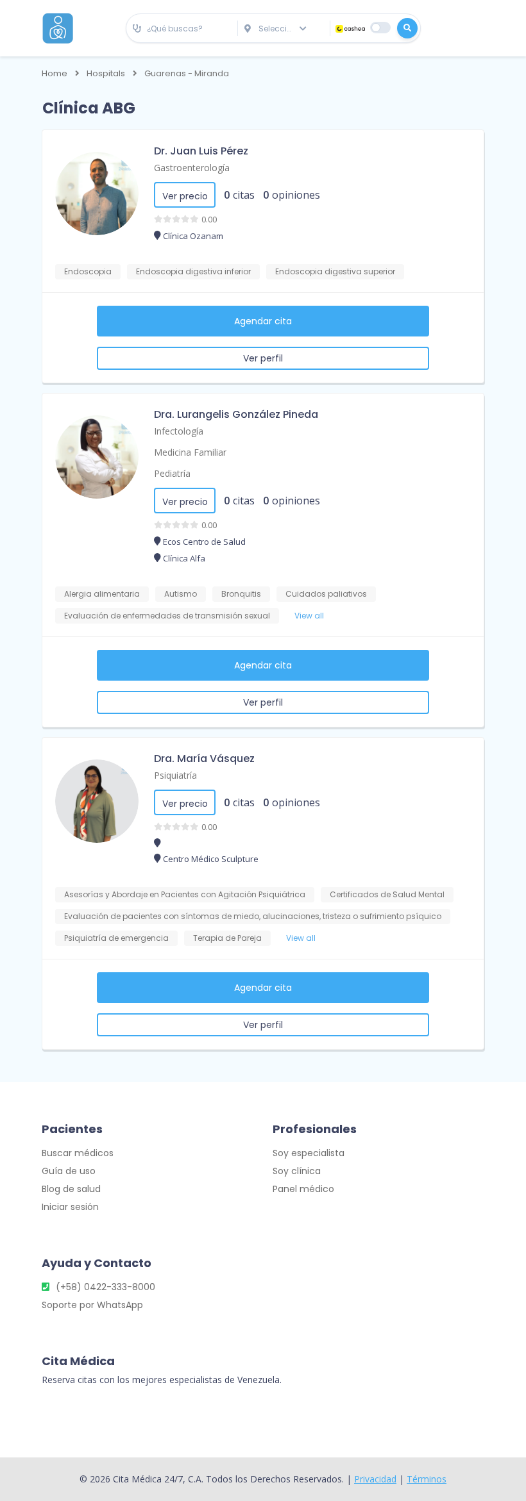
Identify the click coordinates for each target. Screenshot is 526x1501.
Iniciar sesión (70, 1206)
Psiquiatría (175, 775)
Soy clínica (297, 1171)
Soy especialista (308, 1153)
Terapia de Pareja (227, 938)
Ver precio (185, 196)
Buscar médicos (78, 1153)
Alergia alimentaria (102, 593)
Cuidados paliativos (326, 593)
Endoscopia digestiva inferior (193, 271)
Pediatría (172, 473)
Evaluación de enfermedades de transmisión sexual (167, 615)
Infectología (178, 431)
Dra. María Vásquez (204, 758)
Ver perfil (263, 358)
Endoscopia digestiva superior (335, 271)
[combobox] (182, 29)
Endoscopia (88, 271)
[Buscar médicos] (407, 28)
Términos (426, 1479)
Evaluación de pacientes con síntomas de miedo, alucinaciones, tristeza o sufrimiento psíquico (252, 916)
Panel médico (303, 1188)
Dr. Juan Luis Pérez (201, 151)
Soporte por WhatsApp (92, 1304)
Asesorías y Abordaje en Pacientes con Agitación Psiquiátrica (184, 894)
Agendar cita (263, 321)
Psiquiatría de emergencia (116, 938)
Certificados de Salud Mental (387, 894)
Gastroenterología (192, 168)
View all (309, 615)
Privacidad (375, 1479)
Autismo (180, 593)
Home (54, 73)
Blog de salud (71, 1188)
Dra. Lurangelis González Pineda (236, 414)
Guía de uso (69, 1171)
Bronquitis (241, 593)
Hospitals (106, 73)
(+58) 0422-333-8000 (105, 1287)
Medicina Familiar (190, 452)
